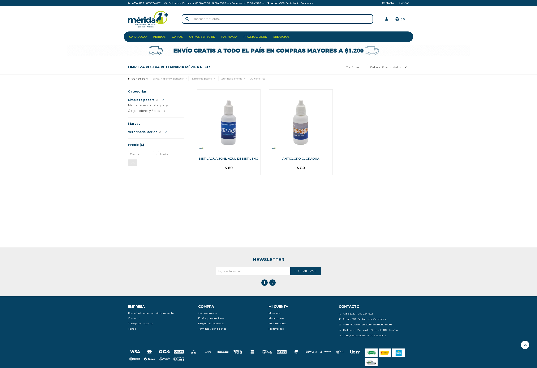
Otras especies (202, 37)
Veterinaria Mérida (231, 78)
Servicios (281, 37)
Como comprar (207, 312)
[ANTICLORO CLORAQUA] (301, 121)
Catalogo (138, 37)
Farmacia (229, 37)
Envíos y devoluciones (211, 318)
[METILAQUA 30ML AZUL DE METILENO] (229, 121)
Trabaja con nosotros (140, 323)
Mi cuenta (274, 312)
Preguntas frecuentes (211, 323)
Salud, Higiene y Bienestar (168, 78)
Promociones (255, 37)
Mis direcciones (277, 323)
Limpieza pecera (202, 78)
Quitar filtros (257, 78)
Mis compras (276, 318)
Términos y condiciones (212, 328)
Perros (159, 37)
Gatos (177, 37)
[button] (187, 19)
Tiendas (404, 3)
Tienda (132, 328)
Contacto (388, 3)
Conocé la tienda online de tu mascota (151, 312)
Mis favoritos (276, 328)
